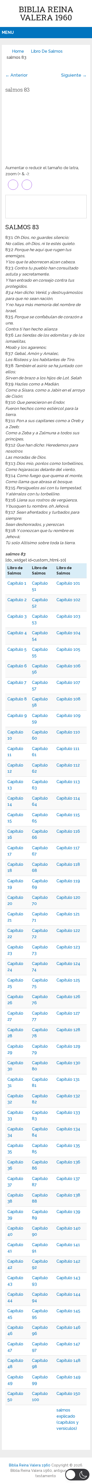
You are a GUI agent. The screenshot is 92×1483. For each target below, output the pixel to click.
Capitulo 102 (68, 599)
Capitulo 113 (68, 781)
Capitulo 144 (68, 1294)
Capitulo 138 (68, 1195)
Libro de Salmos (47, 51)
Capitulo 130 (68, 1062)
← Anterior (16, 75)
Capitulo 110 (68, 732)
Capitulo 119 (68, 881)
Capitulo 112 (68, 765)
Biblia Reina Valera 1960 (46, 13)
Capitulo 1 (16, 583)
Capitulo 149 (68, 1377)
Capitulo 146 (68, 1327)
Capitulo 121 (68, 914)
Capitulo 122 (68, 930)
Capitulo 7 (17, 682)
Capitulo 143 (68, 1277)
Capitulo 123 (68, 947)
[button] (77, 1474)
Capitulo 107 (68, 682)
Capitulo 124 (68, 963)
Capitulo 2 (17, 599)
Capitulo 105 (68, 649)
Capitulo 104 (68, 632)
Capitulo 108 (68, 699)
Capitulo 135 (68, 1145)
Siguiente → (74, 75)
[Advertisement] (46, 130)
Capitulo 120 (68, 897)
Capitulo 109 (68, 715)
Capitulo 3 (17, 616)
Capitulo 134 (68, 1129)
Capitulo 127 (68, 1013)
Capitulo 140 (68, 1228)
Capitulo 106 (68, 666)
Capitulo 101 (68, 583)
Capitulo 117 (68, 847)
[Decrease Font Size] (27, 185)
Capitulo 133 (68, 1112)
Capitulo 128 (68, 1029)
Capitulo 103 (68, 616)
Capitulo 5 (17, 649)
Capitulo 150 (68, 1393)
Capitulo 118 (68, 864)
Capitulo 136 (68, 1162)
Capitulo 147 (68, 1344)
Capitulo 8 (17, 699)
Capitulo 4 (17, 632)
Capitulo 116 (68, 831)
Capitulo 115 (68, 814)
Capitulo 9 (17, 715)
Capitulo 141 (68, 1244)
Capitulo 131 (68, 1079)
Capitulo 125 (68, 980)
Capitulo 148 (68, 1360)
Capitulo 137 (68, 1178)
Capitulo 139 (68, 1211)
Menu (8, 32)
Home (18, 51)
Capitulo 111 (67, 748)
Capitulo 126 (68, 996)
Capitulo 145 (68, 1310)
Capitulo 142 (68, 1261)
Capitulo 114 (68, 798)
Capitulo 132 (68, 1095)
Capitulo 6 (17, 666)
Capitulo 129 (68, 1046)
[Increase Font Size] (13, 185)
